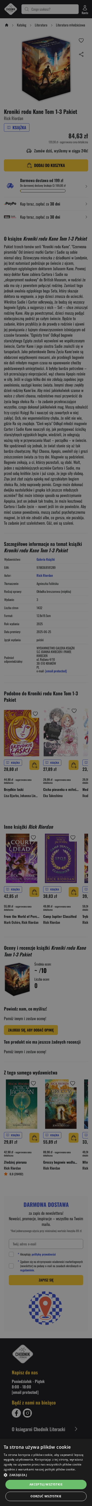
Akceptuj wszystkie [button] (46, 1484)
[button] (46, 1475)
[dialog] (46, 1472)
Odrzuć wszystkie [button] (45, 1496)
